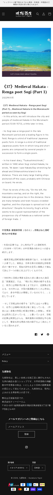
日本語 (37, 468)
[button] (3, 14)
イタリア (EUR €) (17, 468)
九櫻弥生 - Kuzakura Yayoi (30, 478)
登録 (26, 434)
